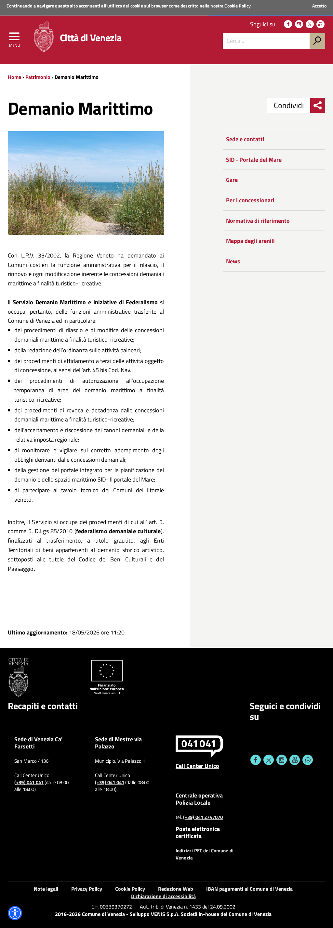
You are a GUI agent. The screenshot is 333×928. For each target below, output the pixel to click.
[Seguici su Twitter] (310, 24)
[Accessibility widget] (15, 913)
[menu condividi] (317, 105)
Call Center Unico (197, 765)
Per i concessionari (250, 200)
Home (14, 77)
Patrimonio (37, 77)
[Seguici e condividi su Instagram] (281, 760)
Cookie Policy (237, 5)
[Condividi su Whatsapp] (307, 760)
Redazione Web (175, 889)
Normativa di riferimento (258, 220)
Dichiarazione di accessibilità (163, 896)
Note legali (46, 889)
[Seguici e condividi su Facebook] (255, 760)
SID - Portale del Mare (254, 159)
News (233, 261)
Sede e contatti (245, 139)
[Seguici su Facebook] (288, 24)
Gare (232, 179)
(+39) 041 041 (29, 782)
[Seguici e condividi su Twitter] (268, 760)
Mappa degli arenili (250, 240)
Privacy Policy (86, 889)
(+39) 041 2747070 (203, 817)
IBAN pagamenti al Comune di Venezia (249, 889)
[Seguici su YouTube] (320, 24)
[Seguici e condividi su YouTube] (294, 760)
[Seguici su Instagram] (299, 24)
